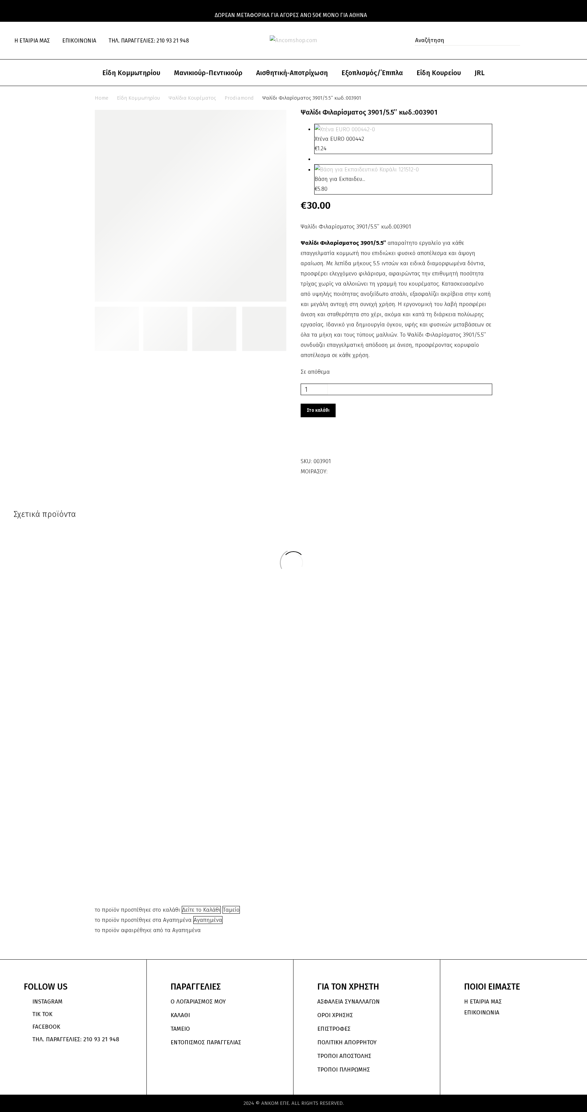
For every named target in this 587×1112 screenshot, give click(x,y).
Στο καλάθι (318, 410)
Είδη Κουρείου (438, 73)
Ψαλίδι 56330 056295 (445, 603)
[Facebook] (333, 469)
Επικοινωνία (79, 40)
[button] (513, 40)
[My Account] (541, 40)
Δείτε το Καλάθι (201, 909)
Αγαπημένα (208, 920)
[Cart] (570, 40)
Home (101, 98)
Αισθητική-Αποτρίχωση (292, 73)
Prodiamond (239, 98)
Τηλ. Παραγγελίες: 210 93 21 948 (148, 40)
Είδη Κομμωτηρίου (131, 73)
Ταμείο (231, 909)
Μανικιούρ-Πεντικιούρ (208, 73)
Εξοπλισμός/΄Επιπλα (372, 73)
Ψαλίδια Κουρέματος (192, 98)
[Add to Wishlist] (307, 441)
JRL (480, 73)
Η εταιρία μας (32, 40)
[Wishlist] (556, 40)
